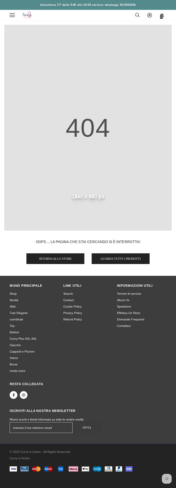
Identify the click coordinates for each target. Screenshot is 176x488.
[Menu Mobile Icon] (12, 15)
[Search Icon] (137, 15)
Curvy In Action (20, 458)
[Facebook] (13, 395)
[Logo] (27, 15)
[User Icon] (149, 15)
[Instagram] (23, 395)
